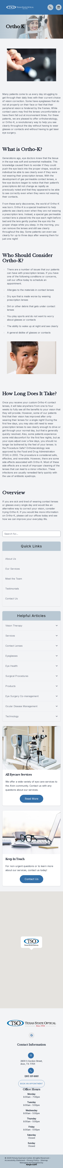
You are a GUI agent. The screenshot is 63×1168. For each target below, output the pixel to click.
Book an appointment (31, 1084)
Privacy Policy (33, 1160)
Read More (31, 798)
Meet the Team (13, 578)
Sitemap (44, 1160)
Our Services (12, 568)
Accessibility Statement (15, 1160)
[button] (2, 7)
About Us (10, 558)
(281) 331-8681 (31, 1076)
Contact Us (11, 598)
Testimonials (12, 588)
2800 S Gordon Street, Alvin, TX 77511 (31, 1062)
